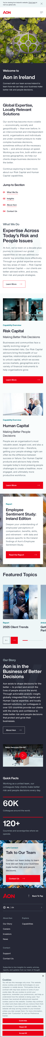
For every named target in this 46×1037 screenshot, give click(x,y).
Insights (10, 198)
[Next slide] (14, 640)
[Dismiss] (41, 3)
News (5, 939)
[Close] (43, 976)
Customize (23, 1021)
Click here (31, 2)
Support (7, 953)
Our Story (7, 923)
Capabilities (27, 923)
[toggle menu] (41, 12)
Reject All (22, 1027)
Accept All (23, 1033)
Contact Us (12, 211)
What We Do (12, 192)
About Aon (12, 204)
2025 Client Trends (15, 627)
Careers (6, 928)
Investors (7, 934)
